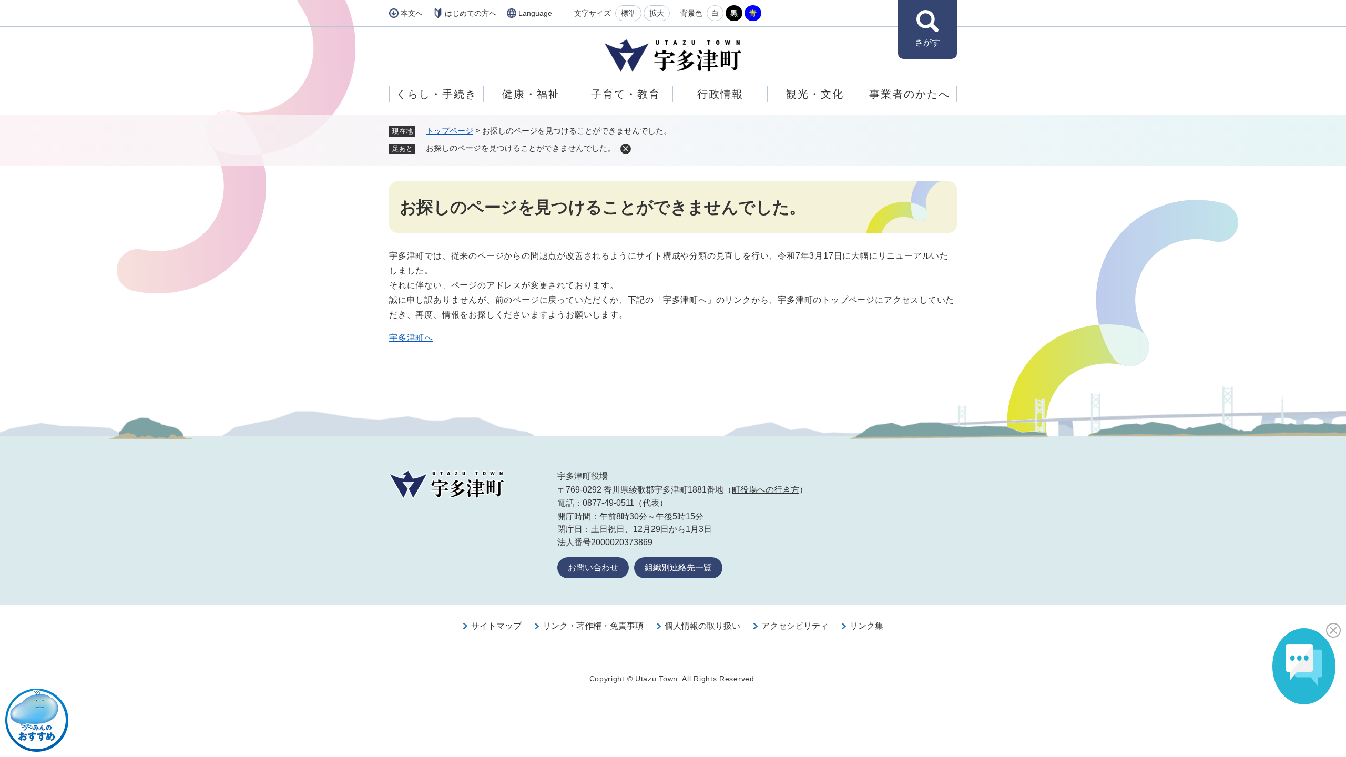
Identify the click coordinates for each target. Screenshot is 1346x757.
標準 (628, 13)
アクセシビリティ (795, 625)
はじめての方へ (470, 13)
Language (535, 13)
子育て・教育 (625, 94)
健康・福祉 (531, 94)
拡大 (656, 13)
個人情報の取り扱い (702, 625)
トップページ (449, 130)
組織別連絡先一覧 (678, 567)
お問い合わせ (593, 567)
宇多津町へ (411, 337)
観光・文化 (815, 94)
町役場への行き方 (765, 489)
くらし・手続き (436, 94)
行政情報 (720, 94)
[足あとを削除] (625, 148)
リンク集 (866, 625)
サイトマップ (496, 625)
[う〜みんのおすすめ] (36, 720)
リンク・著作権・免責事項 (593, 625)
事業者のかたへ (909, 94)
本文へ (412, 13)
